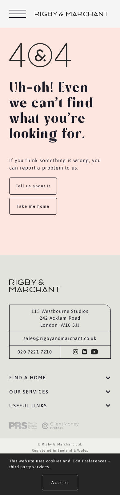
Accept (60, 482)
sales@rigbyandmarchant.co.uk (60, 338)
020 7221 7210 (35, 351)
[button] (60, 378)
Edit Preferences (90, 461)
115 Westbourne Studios (59, 311)
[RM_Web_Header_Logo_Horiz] (71, 14)
